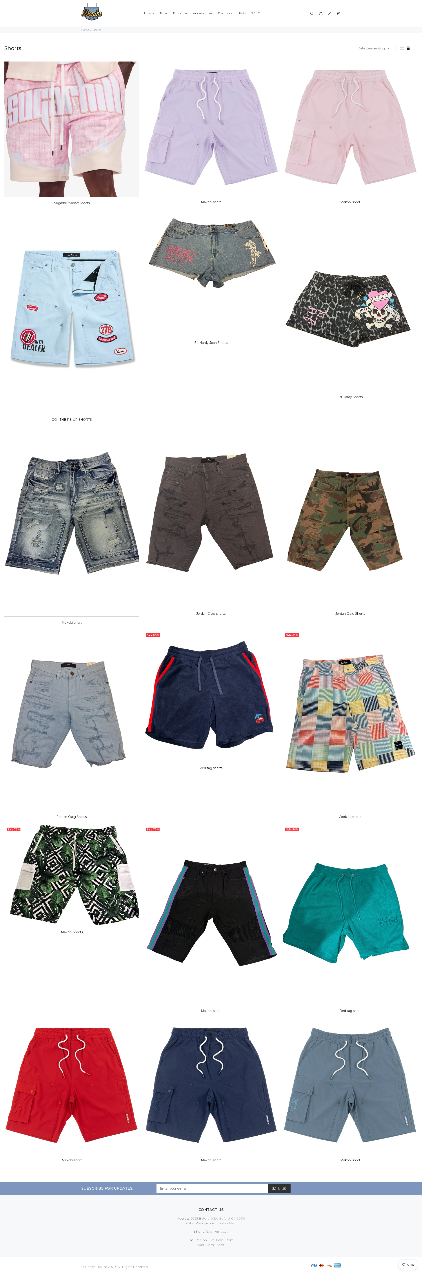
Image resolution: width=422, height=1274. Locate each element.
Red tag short (350, 1011)
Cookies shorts (350, 817)
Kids (242, 13)
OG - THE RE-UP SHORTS (72, 420)
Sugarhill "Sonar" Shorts (72, 203)
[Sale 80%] (211, 696)
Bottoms (180, 13)
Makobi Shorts (72, 932)
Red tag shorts (211, 768)
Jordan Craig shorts (211, 614)
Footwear (226, 13)
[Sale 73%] (211, 915)
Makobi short (211, 202)
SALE (255, 13)
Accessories (203, 13)
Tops (163, 13)
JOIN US (279, 1189)
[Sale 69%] (350, 721)
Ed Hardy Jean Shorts (210, 343)
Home (149, 13)
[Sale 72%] (71, 875)
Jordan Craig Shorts (350, 614)
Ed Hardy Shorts (350, 397)
